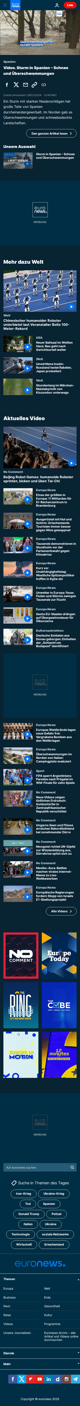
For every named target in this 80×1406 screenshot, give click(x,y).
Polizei (56, 1214)
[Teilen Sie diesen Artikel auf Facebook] (6, 84)
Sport (40, 770)
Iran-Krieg (23, 1194)
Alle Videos (59, 911)
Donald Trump (29, 1214)
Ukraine (50, 1224)
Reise (7, 1315)
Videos (8, 1324)
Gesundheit (52, 1306)
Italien (28, 1224)
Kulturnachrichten (50, 630)
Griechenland (54, 1244)
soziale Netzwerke (55, 1234)
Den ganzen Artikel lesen (50, 133)
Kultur (48, 1315)
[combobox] (40, 1167)
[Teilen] (25, 84)
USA (39, 337)
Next (6, 1306)
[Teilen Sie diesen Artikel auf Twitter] (16, 84)
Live (70, 5)
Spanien (49, 1204)
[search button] (72, 1167)
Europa (8, 1288)
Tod (28, 1204)
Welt (6, 315)
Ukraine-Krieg (54, 1194)
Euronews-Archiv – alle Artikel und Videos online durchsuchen (61, 1336)
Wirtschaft (24, 1244)
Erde (47, 1297)
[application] (40, 32)
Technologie (21, 1234)
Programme (52, 1324)
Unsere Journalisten (17, 1333)
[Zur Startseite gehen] (15, 5)
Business (9, 1297)
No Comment (13, 471)
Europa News (46, 490)
